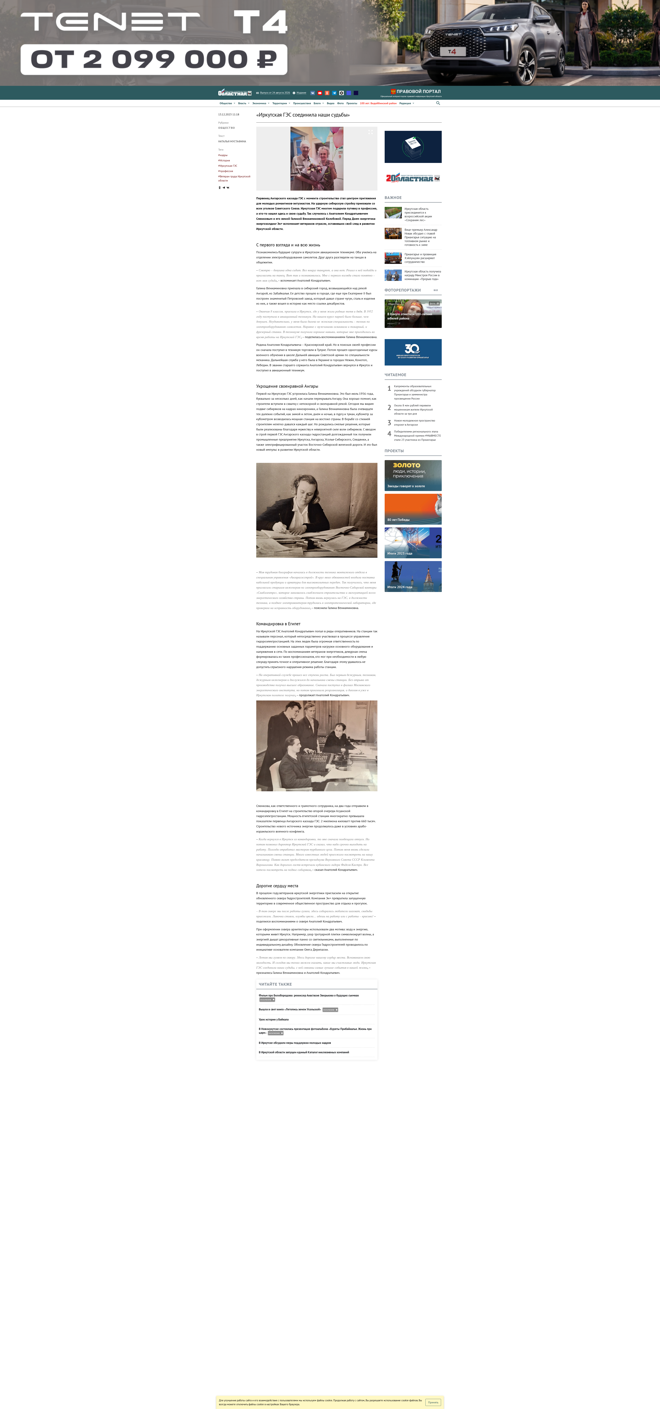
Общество (226, 127)
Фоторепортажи (403, 290)
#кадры (223, 155)
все (436, 290)
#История (224, 160)
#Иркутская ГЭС (227, 165)
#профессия (225, 171)
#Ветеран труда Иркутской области (234, 178)
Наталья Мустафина (232, 141)
